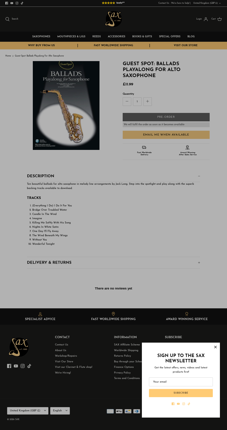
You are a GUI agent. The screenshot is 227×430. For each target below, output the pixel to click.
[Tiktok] (189, 403)
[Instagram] (183, 403)
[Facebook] (173, 403)
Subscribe (181, 393)
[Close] (215, 347)
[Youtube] (178, 403)
